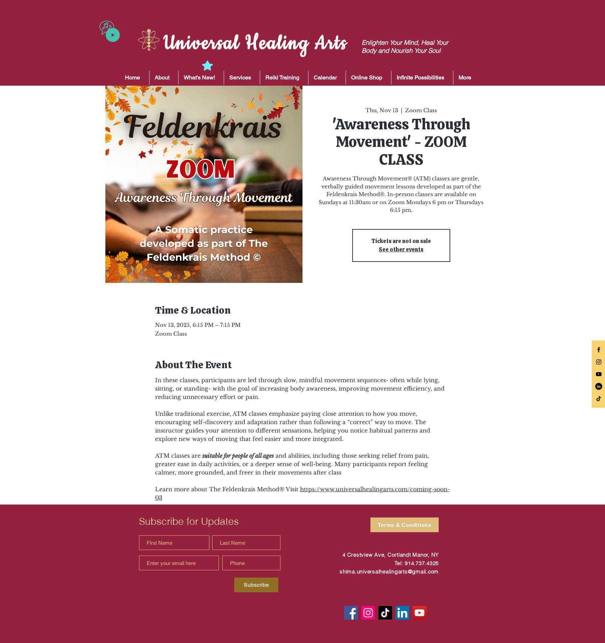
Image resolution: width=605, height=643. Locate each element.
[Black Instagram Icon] (598, 361)
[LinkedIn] (598, 386)
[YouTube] (419, 613)
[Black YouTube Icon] (598, 374)
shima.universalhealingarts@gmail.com (389, 571)
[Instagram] (368, 613)
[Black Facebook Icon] (598, 349)
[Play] (113, 35)
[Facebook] (351, 613)
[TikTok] (598, 398)
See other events (401, 249)
